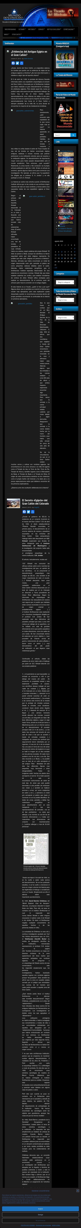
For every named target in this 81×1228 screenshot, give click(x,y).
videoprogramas (10, 29)
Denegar (40, 1215)
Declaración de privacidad (43, 1225)
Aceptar (40, 1209)
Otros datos (16, 34)
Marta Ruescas (28, 58)
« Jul (55, 267)
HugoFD (36, 507)
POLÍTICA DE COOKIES (28, 1225)
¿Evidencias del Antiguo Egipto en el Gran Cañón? (29, 53)
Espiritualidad (68, 29)
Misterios (31, 29)
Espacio (41, 29)
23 (75, 258)
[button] (78, 1191)
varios (6, 34)
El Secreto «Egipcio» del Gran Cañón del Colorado (35, 501)
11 (58, 255)
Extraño (22, 29)
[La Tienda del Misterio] (62, 13)
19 (62, 258)
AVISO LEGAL (56, 1225)
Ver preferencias (40, 1220)
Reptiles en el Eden (53, 29)
